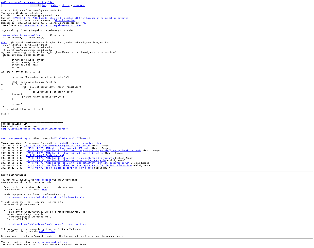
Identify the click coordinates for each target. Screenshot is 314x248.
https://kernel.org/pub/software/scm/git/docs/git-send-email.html (46, 224)
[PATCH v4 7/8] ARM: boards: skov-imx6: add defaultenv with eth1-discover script (78, 163)
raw (84, 23)
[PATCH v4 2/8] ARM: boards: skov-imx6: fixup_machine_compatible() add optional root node (83, 150)
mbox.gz (75, 143)
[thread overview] (65, 20)
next (4, 138)
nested (63, 143)
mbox (44, 189)
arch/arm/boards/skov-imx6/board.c (24, 35)
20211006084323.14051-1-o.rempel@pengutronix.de (50, 25)
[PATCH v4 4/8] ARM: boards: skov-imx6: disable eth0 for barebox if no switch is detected (70, 18)
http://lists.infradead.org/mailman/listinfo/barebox (34, 129)
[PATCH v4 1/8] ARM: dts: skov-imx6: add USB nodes (58, 148)
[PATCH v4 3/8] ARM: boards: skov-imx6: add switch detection (64, 153)
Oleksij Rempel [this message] (45, 155)
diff (4, 42)
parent (18, 138)
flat (55, 143)
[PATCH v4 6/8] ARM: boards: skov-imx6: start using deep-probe (66, 160)
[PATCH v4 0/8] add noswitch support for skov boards (57, 145)
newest (85, 138)
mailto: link (47, 231)
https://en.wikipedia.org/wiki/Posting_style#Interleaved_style (44, 197)
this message (43, 180)
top (99, 143)
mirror (66, 5)
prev (10, 138)
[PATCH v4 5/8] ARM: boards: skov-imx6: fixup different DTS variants (70, 158)
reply (27, 138)
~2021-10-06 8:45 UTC (66, 138)
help (44, 5)
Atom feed (79, 5)
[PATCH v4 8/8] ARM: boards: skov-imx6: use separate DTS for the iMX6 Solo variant (79, 165)
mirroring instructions (52, 242)
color (54, 5)
